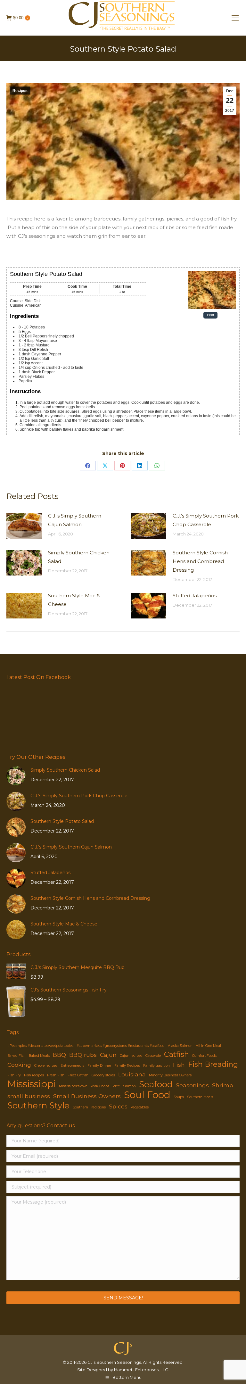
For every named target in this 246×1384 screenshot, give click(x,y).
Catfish (176, 1054)
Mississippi (31, 1084)
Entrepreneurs (72, 1066)
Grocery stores (103, 1075)
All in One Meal (208, 1046)
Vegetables (140, 1107)
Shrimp (222, 1085)
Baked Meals (39, 1056)
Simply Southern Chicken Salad (79, 557)
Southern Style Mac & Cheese (74, 600)
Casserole (153, 1056)
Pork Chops (100, 1086)
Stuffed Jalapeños (195, 596)
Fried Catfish (78, 1075)
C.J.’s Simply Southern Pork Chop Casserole (206, 520)
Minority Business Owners (170, 1075)
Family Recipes (127, 1066)
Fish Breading (213, 1064)
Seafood (156, 1085)
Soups (179, 1097)
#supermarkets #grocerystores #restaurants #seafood (121, 1046)
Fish (179, 1064)
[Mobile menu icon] (235, 17)
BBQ (59, 1054)
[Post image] (24, 526)
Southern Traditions (89, 1107)
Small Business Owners (87, 1096)
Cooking (19, 1064)
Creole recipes (45, 1066)
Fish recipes (34, 1075)
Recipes (20, 90)
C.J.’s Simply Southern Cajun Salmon (74, 520)
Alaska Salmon (180, 1046)
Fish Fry (14, 1075)
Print (210, 315)
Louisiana (132, 1074)
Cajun (108, 1054)
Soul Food (147, 1095)
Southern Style (38, 1106)
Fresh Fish (55, 1075)
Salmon (129, 1086)
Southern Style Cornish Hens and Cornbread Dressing (200, 561)
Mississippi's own (73, 1086)
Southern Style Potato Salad (62, 821)
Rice (116, 1086)
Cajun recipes (131, 1056)
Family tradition (156, 1066)
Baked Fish (16, 1056)
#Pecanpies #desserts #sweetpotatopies (40, 1046)
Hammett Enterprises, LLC (141, 1369)
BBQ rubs (83, 1054)
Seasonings (192, 1085)
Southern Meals (200, 1097)
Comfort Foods (204, 1056)
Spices (118, 1106)
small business (28, 1096)
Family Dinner (99, 1066)
